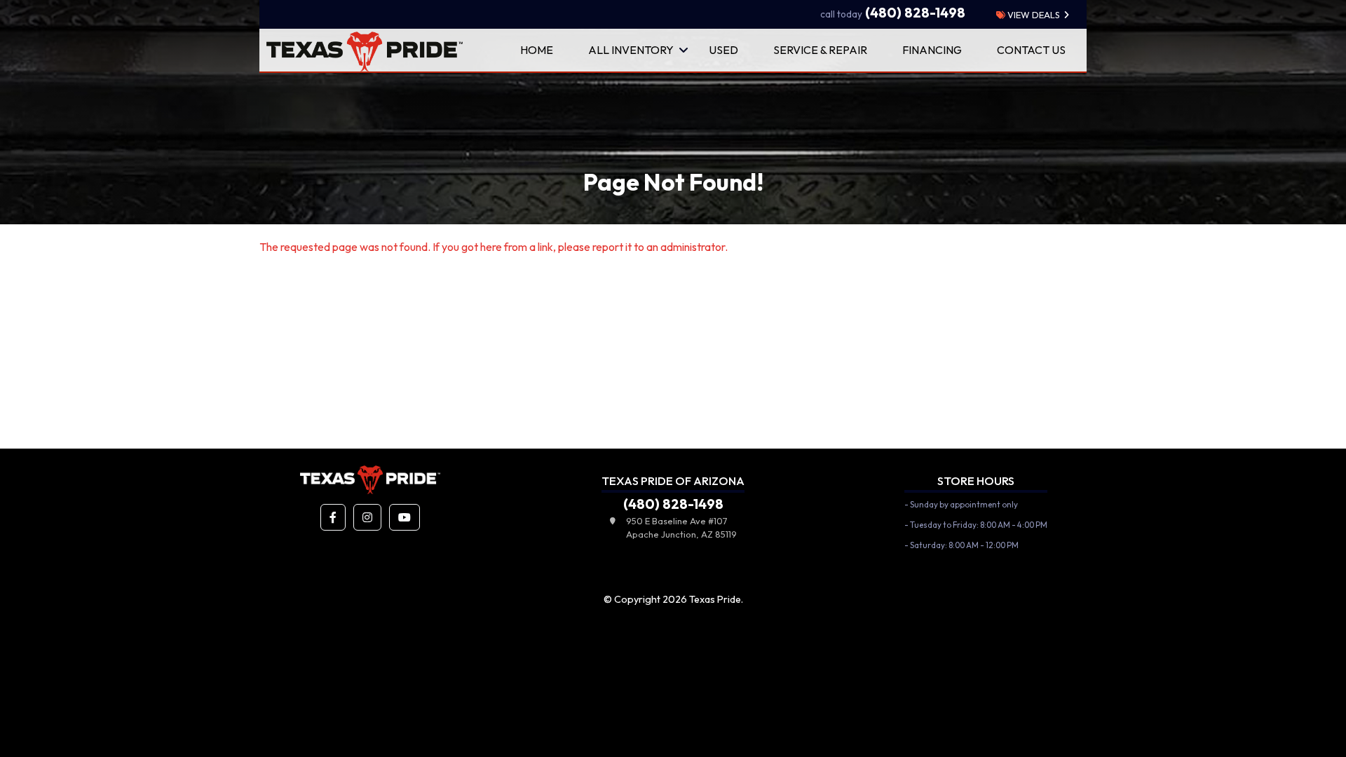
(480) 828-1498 (892, 12)
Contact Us (1031, 50)
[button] (333, 517)
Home (536, 50)
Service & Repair (820, 50)
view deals (1032, 14)
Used (723, 50)
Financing (932, 50)
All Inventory (631, 50)
